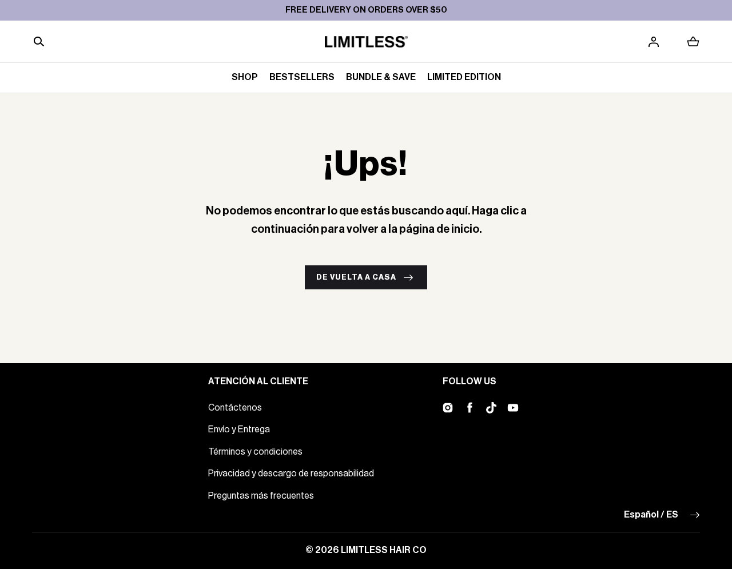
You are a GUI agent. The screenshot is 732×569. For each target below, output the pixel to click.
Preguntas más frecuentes (261, 495)
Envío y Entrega (239, 429)
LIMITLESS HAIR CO (384, 550)
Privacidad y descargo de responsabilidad (291, 473)
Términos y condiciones (255, 451)
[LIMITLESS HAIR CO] (366, 42)
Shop (245, 77)
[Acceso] (654, 42)
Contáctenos (235, 407)
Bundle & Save (381, 77)
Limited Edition (464, 77)
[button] (39, 41)
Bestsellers (302, 77)
